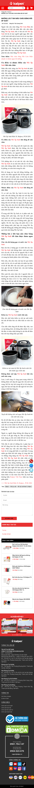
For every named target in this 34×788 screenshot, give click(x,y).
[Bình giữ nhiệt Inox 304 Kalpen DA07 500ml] (7, 569)
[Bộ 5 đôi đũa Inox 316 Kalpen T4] (7, 580)
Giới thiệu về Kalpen (6, 696)
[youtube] (15, 764)
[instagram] (19, 768)
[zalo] (11, 764)
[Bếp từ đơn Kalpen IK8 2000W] (7, 602)
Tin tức (4, 530)
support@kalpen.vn (17, 754)
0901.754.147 (17, 744)
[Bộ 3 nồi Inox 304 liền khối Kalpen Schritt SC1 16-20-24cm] (7, 548)
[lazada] (15, 768)
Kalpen (7, 486)
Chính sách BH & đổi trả (7, 709)
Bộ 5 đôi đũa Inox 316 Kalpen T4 (21, 577)
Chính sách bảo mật (6, 707)
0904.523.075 (17, 751)
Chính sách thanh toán (6, 712)
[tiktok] (24, 764)
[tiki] (19, 764)
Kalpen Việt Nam (16, 477)
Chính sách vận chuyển (7, 705)
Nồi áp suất (13, 486)
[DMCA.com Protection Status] (17, 729)
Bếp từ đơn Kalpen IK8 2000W (21, 599)
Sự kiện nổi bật (6, 534)
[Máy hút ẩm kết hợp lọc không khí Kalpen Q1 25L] (7, 558)
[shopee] (11, 768)
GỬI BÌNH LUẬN (9, 518)
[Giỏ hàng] (31, 8)
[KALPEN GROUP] (17, 3)
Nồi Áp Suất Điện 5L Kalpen (24, 486)
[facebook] (24, 768)
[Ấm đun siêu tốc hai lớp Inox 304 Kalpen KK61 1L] (7, 591)
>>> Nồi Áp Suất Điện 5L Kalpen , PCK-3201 (16, 483)
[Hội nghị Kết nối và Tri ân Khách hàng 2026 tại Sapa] (9, 626)
